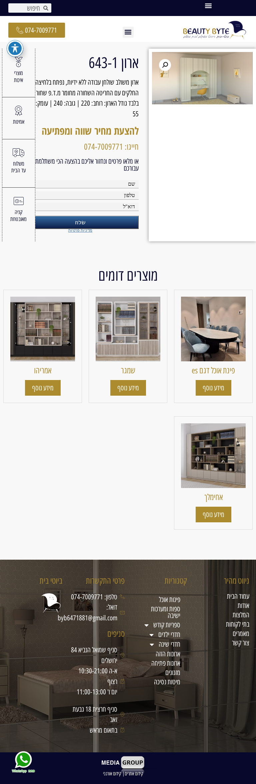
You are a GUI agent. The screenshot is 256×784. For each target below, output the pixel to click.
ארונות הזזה (168, 654)
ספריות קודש (166, 625)
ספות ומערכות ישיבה (165, 612)
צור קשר (240, 643)
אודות (243, 605)
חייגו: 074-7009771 (111, 147)
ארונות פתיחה (165, 663)
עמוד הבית (238, 596)
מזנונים (172, 672)
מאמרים (241, 633)
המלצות (241, 615)
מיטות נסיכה (167, 682)
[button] (208, 5)
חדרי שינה (169, 644)
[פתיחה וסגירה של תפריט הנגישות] (15, 48)
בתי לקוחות (237, 624)
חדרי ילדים (169, 634)
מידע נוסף (213, 388)
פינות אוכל (169, 599)
